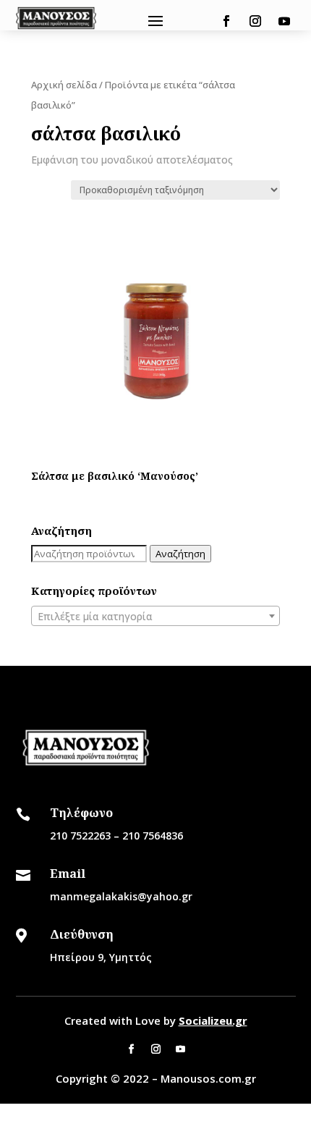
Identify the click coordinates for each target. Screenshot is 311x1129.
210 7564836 (152, 835)
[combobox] (155, 616)
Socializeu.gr (213, 1020)
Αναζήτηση (180, 553)
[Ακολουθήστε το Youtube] (284, 21)
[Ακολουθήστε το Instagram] (255, 21)
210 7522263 (80, 835)
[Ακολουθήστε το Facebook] (226, 21)
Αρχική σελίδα (64, 84)
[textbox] (155, 616)
